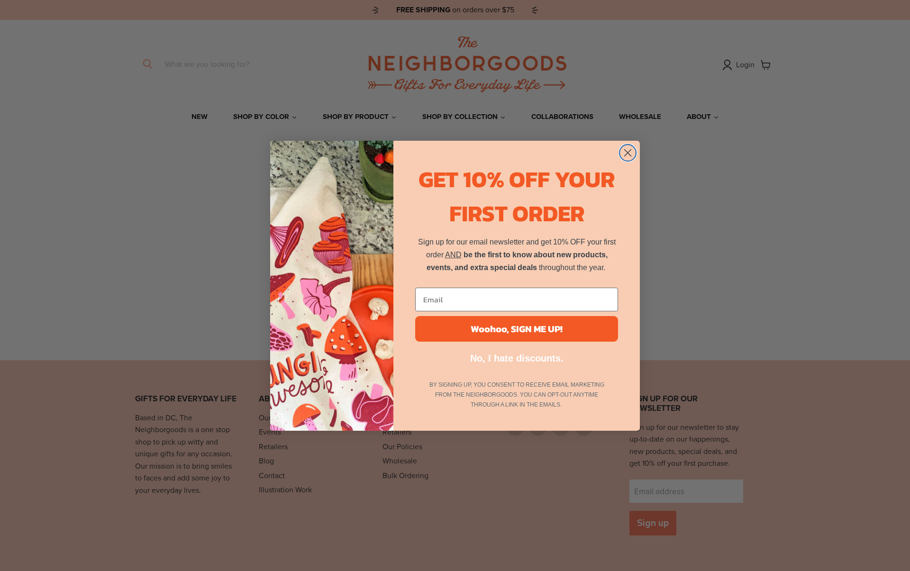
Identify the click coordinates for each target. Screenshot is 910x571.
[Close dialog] (627, 153)
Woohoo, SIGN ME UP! (517, 329)
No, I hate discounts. (517, 358)
